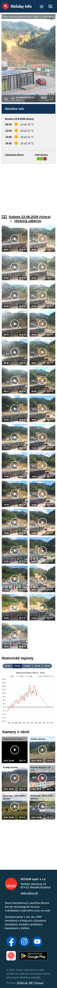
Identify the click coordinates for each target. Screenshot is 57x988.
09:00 (17, 666)
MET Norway (36, 983)
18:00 (47, 666)
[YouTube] (37, 941)
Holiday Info (13, 4)
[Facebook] (11, 941)
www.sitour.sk (29, 893)
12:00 (27, 666)
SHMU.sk (22, 983)
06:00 (7, 666)
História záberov (27, 221)
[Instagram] (24, 941)
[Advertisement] (28, 187)
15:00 (37, 666)
